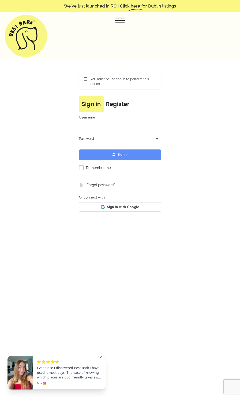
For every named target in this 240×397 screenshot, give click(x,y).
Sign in (91, 104)
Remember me (98, 168)
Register (117, 104)
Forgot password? (100, 185)
